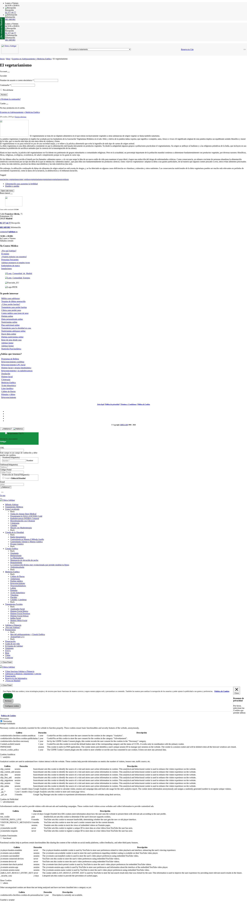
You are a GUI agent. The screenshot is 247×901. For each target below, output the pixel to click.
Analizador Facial (17, 609)
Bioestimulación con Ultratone (22, 521)
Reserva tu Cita (187, 49)
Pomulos (13, 590)
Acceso (4, 95)
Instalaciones (6, 268)
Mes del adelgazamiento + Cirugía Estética (27, 634)
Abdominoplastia (17, 567)
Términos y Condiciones (128, 404)
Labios (13, 588)
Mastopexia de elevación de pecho (24, 560)
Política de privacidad (112, 404)
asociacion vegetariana (9, 179)
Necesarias (7, 721)
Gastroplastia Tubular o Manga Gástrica (26, 542)
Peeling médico (16, 581)
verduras (65, 179)
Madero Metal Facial (18, 620)
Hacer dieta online (8, 334)
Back (12, 511)
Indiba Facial (15, 618)
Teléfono (9, 465)
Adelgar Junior (7, 343)
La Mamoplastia (16, 558)
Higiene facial (7, 377)
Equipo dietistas (20, 117)
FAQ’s (8, 651)
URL (2, 448)
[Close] (8, 72)
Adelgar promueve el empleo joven (15, 263)
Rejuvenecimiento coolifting (12, 362)
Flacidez (13, 597)
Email (2, 482)
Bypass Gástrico (17, 544)
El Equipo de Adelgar (14, 646)
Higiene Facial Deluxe (19, 616)
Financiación (10, 641)
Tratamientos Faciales (14, 604)
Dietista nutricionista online (12, 337)
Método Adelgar (11, 504)
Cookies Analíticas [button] (7, 754)
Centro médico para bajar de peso (14, 313)
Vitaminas (14, 595)
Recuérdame (8, 90)
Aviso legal (100, 404)
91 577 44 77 (10, 12)
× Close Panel (6, 662)
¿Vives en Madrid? (12, 681)
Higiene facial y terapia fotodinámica (16, 368)
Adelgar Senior (7, 346)
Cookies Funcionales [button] (8, 836)
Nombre (29, 460)
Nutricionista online (9, 322)
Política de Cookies (144, 404)
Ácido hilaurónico (8, 385)
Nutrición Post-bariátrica (11, 349)
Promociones (10, 630)
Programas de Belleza (10, 359)
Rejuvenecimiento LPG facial (13, 365)
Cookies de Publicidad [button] (9, 799)
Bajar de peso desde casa (11, 340)
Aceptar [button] (8, 696)
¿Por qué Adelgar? (8, 251)
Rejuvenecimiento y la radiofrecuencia (16, 371)
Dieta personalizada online (12, 319)
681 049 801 (10, 19)
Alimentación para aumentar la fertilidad (21, 184)
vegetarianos (57, 179)
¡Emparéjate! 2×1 (17, 637)
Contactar (9, 657)
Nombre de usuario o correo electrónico (17, 80)
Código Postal (5, 470)
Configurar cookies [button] (12, 706)
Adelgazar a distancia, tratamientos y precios (23, 674)
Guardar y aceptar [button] (7, 900)
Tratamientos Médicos (14, 507)
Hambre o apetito (12, 186)
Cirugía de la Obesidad (14, 532)
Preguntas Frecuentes (10, 260)
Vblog (7, 655)
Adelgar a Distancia (13, 625)
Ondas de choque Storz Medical (23, 514)
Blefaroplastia (15, 555)
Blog (8, 59)
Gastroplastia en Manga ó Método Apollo (27, 539)
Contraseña (5, 85)
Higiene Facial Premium (20, 613)
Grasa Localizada (12, 509)
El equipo (5, 254)
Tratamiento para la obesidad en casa (16, 328)
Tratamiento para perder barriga (14, 307)
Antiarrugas (15, 579)
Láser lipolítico (7, 388)
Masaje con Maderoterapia (21, 528)
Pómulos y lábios (8, 394)
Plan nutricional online (10, 325)
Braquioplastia (16, 562)
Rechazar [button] (8, 701)
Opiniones (9, 648)
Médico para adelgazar (10, 298)
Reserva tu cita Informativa (16, 678)
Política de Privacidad (18, 478)
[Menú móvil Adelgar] (245, 49)
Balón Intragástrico (18, 537)
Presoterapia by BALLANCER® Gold (26, 516)
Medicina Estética (8, 382)
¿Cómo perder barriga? (10, 304)
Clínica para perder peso (11, 310)
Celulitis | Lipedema (18, 600)
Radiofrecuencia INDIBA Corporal (24, 518)
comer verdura (24, 179)
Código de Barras (8, 391)
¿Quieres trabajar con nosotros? (14, 257)
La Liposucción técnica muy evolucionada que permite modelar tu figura (39, 565)
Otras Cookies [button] (6, 880)
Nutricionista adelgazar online (13, 331)
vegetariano (47, 179)
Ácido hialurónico (17, 593)
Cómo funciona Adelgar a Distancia (19, 671)
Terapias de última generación (13, 301)
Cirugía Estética (11, 549)
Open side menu (7, 191)
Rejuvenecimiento (8, 397)
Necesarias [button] (4, 719)
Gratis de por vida (12, 644)
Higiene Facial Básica (19, 611)
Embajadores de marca (10, 265)
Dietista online (7, 316)
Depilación (5, 374)
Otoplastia (14, 553)
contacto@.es (8, 232)
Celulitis (13, 525)
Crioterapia (5, 379)
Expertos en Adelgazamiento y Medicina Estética (31, 59)
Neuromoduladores (18, 586)
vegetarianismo (36, 179)
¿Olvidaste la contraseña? (10, 99)
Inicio (2, 59)
